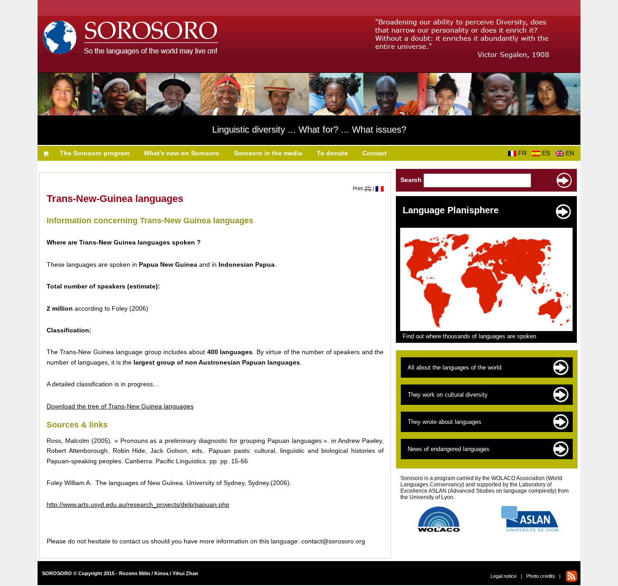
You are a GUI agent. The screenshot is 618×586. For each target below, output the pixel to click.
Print (358, 188)
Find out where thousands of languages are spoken (469, 336)
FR (524, 153)
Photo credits (540, 576)
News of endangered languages (449, 449)
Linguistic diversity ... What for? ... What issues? (309, 129)
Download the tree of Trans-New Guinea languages (120, 406)
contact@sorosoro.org (333, 541)
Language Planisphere (451, 210)
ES (548, 153)
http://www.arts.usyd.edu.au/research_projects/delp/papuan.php (138, 504)
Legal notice (503, 576)
